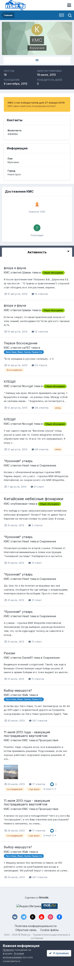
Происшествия (48, 740)
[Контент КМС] (37, 60)
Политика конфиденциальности (36, 926)
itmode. (44, 897)
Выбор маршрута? (18, 690)
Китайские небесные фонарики (33, 499)
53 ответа (40, 365)
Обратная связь (26, 930)
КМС (7, 272)
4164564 (13, 133)
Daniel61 (27, 657)
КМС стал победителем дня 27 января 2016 (36, 102)
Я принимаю (60, 953)
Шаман (26, 272)
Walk (25, 695)
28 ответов (41, 407)
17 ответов (38, 784)
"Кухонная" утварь (18, 461)
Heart (25, 465)
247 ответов (39, 720)
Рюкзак (9, 653)
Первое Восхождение (20, 343)
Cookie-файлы (49, 930)
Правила (8, 949)
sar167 (26, 347)
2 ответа (36, 525)
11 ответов (37, 678)
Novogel (27, 386)
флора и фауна (15, 268)
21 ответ (38, 486)
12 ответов (41, 293)
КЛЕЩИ (10, 381)
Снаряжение (47, 465)
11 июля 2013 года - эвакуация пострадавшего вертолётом (27, 734)
